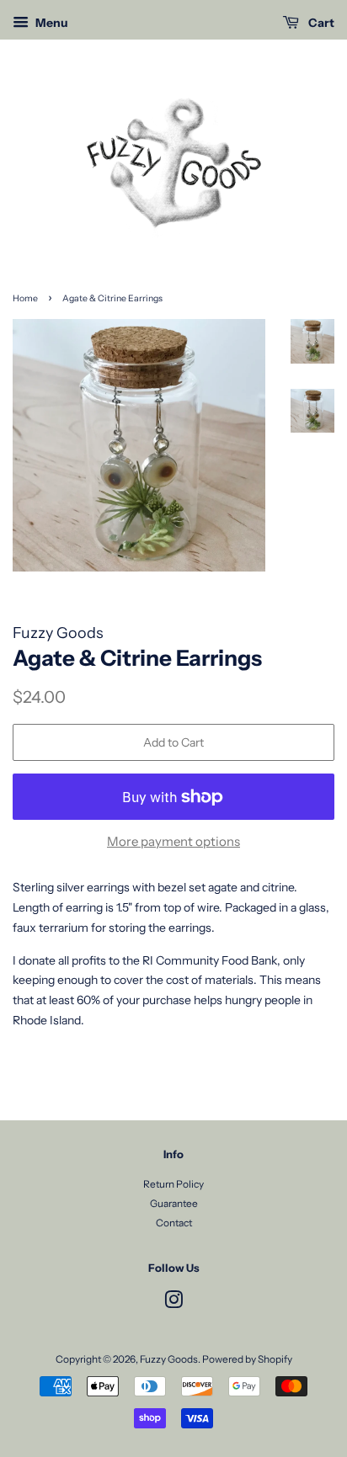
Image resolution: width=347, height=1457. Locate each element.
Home (25, 298)
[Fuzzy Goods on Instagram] (173, 1303)
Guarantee (174, 1203)
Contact (174, 1222)
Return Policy (173, 1184)
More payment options (173, 841)
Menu (50, 22)
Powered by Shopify (247, 1359)
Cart (320, 22)
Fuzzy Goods (169, 1359)
